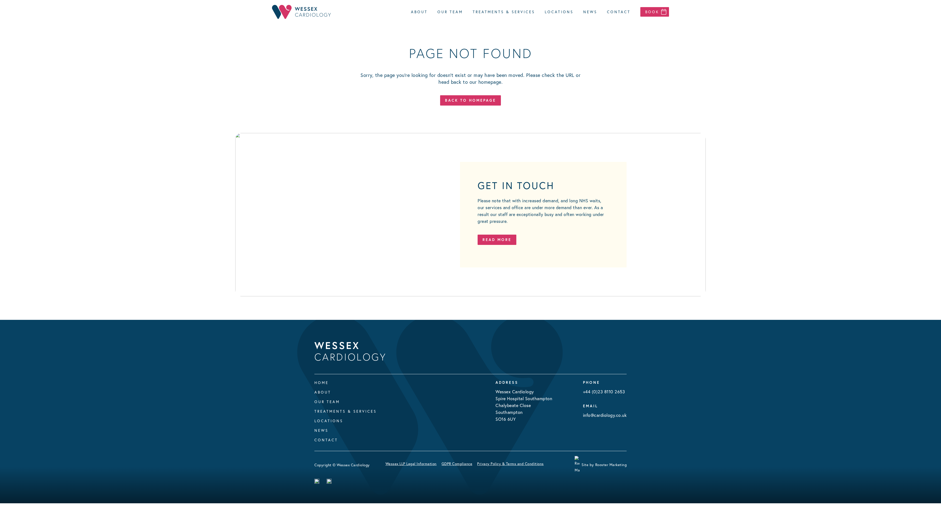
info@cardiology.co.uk (605, 415)
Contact (326, 440)
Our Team (327, 401)
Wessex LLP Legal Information (411, 463)
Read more (497, 239)
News (321, 430)
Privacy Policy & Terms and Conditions (510, 463)
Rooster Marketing (611, 464)
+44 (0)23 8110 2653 (604, 392)
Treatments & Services (345, 411)
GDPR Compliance (457, 463)
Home (321, 382)
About (322, 392)
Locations (328, 421)
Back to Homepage (470, 100)
